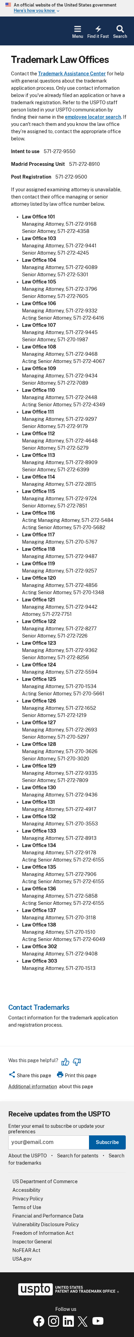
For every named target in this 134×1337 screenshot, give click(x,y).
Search (120, 36)
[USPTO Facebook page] (37, 1325)
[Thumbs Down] (76, 1062)
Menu (77, 36)
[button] (29, 1076)
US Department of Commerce (45, 1181)
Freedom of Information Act (43, 1233)
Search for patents (77, 1155)
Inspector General (32, 1241)
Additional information (32, 1086)
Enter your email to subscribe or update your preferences (56, 1129)
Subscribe (107, 1142)
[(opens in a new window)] (52, 1325)
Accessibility (26, 1190)
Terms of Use (26, 1207)
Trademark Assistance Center (72, 73)
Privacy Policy (27, 1198)
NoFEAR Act (26, 1250)
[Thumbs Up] (66, 1062)
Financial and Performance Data (47, 1216)
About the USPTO (27, 1155)
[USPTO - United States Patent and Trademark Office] (67, 1293)
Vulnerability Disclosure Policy (45, 1224)
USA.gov (22, 1259)
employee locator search (93, 117)
